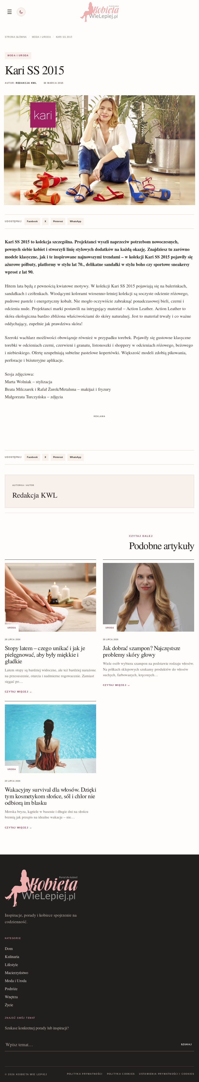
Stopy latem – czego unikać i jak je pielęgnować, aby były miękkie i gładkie (45, 654)
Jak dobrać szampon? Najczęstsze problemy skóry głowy (141, 651)
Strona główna (16, 37)
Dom (9, 948)
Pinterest (58, 221)
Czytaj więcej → (18, 691)
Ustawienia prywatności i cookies (166, 1074)
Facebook (32, 221)
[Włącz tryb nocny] (21, 12)
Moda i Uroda (41, 37)
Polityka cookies (121, 1074)
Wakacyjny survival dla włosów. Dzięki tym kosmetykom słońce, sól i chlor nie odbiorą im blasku (50, 796)
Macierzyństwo (16, 972)
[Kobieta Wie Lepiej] (99, 12)
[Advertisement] (99, 430)
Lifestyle (11, 964)
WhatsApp (75, 221)
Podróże (11, 988)
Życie (9, 1004)
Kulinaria (12, 956)
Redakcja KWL (26, 83)
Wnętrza (11, 996)
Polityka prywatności (85, 1074)
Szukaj (186, 1044)
